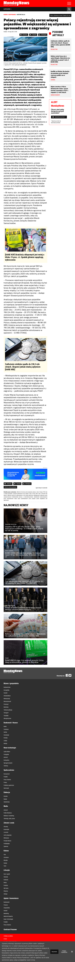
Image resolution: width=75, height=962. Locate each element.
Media (6, 806)
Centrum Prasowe (10, 929)
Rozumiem (54, 951)
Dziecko (6, 796)
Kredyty (6, 738)
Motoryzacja (21, 14)
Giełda (5, 732)
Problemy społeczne (9, 785)
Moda (5, 882)
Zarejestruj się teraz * (60, 117)
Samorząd (6, 788)
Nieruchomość (7, 701)
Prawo (5, 782)
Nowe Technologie (8, 919)
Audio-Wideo (7, 751)
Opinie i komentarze (11, 898)
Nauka (5, 799)
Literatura (6, 857)
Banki (5, 726)
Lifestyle (7, 870)
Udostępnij (43, 34)
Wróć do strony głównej (10, 487)
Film (5, 854)
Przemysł (6, 704)
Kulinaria (6, 879)
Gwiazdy (6, 877)
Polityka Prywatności (64, 951)
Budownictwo (7, 687)
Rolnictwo (6, 707)
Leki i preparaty (7, 835)
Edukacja (7, 792)
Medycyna (6, 838)
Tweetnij (34, 34)
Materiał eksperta (8, 916)
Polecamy (24, 34)
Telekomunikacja (8, 710)
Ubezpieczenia (7, 718)
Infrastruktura (7, 695)
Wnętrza (6, 891)
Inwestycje (6, 735)
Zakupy (5, 894)
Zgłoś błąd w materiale (41, 488)
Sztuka (5, 863)
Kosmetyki (6, 829)
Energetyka (6, 690)
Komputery (6, 760)
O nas (5, 939)
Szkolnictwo (7, 802)
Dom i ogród (7, 874)
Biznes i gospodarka (10, 14)
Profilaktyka (7, 843)
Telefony (6, 766)
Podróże (6, 885)
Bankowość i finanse (11, 723)
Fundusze (6, 729)
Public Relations (8, 813)
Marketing (6, 913)
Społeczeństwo (9, 770)
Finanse (6, 905)
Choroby (6, 826)
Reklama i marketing (9, 815)
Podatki (6, 776)
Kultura (6, 851)
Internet (6, 757)
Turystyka (6, 715)
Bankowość (6, 902)
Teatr (5, 866)
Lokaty (5, 740)
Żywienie (6, 846)
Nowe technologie (10, 748)
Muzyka (6, 860)
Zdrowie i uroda (9, 823)
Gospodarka (7, 908)
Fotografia (6, 754)
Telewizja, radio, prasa (9, 818)
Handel (5, 693)
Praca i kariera (7, 779)
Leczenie (6, 832)
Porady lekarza (7, 840)
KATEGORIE (7, 9)
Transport (6, 712)
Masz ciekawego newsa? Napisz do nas (60, 15)
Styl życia (6, 888)
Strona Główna (8, 936)
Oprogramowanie (8, 763)
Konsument (7, 774)
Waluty (5, 743)
